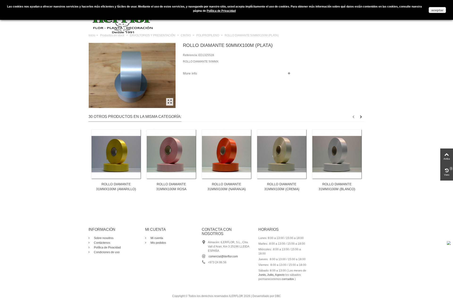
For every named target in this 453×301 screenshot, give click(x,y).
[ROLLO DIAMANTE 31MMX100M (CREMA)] (281, 154)
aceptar (437, 10)
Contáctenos (101, 242)
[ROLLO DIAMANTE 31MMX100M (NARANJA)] (226, 154)
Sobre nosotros (103, 238)
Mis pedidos (158, 242)
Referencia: (190, 55)
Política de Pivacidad (107, 247)
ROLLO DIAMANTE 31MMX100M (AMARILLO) (116, 186)
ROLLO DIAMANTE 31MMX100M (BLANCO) (337, 186)
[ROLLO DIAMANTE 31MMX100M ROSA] (171, 154)
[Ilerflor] (123, 20)
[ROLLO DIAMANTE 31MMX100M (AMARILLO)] (116, 154)
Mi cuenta (156, 238)
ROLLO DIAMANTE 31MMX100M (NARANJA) (226, 186)
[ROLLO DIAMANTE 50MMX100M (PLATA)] (169, 102)
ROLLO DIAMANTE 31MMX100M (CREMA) (281, 186)
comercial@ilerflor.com (223, 256)
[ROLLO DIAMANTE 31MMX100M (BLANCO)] (337, 154)
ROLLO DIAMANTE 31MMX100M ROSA (171, 186)
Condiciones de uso (106, 252)
